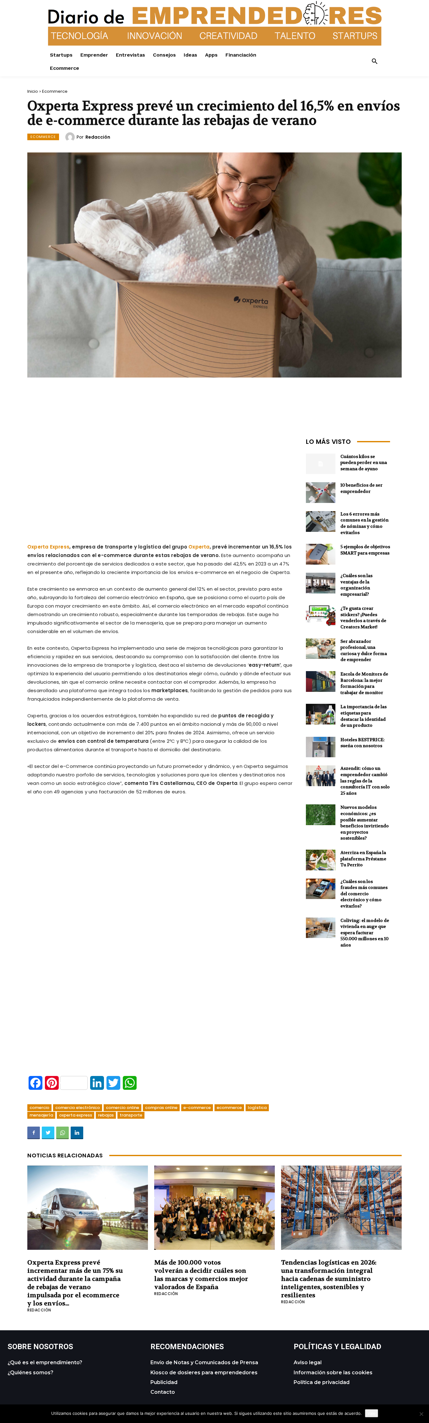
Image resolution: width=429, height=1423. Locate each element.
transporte (131, 1115)
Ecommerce (55, 91)
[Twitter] (48, 1133)
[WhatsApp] (62, 1133)
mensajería (41, 1115)
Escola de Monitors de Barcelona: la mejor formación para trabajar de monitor (364, 683)
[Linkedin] (77, 1133)
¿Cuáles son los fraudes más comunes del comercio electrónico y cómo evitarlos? (364, 894)
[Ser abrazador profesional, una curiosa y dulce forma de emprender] (320, 648)
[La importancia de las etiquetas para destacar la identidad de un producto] (320, 714)
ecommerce (229, 1108)
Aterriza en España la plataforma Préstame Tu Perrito (363, 859)
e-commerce (197, 1108)
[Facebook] (33, 1133)
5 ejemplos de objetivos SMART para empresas (365, 550)
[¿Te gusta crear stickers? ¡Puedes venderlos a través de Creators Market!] (320, 615)
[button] (374, 61)
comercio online (122, 1108)
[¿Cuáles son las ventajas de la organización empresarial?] (320, 583)
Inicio (32, 91)
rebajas (106, 1115)
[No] (421, 1414)
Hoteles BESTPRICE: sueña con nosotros (362, 743)
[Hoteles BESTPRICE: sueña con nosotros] (320, 747)
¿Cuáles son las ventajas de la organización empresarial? (356, 585)
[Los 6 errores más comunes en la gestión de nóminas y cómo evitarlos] (320, 521)
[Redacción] (71, 137)
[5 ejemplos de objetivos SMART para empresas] (320, 554)
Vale (371, 1413)
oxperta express (75, 1115)
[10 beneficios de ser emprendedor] (320, 492)
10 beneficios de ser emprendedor (361, 488)
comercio (39, 1108)
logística (257, 1108)
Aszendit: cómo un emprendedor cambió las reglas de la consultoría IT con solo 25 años (365, 780)
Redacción (97, 137)
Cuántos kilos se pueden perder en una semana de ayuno (363, 463)
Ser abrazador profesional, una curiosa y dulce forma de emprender (363, 650)
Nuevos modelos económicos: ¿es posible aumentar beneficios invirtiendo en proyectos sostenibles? (364, 822)
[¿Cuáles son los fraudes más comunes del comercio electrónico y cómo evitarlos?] (320, 889)
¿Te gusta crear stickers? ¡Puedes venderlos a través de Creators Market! (363, 617)
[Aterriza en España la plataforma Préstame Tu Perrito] (320, 860)
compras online (161, 1108)
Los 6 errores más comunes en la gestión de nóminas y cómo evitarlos (364, 523)
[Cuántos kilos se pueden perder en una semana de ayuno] (320, 464)
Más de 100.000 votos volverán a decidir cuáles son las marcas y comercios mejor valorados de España (201, 1275)
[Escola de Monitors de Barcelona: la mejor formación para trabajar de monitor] (320, 681)
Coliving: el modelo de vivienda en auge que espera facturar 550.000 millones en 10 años (364, 933)
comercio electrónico (77, 1108)
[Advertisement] (160, 479)
